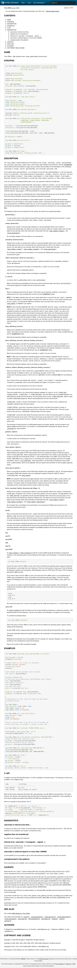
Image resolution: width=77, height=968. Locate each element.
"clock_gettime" (26, 475)
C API (9, 28)
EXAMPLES (11, 26)
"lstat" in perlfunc (25, 553)
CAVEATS (10, 42)
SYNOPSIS (10, 22)
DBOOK (23, 958)
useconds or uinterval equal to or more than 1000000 (26, 38)
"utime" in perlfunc (14, 610)
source (13, 8)
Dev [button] (29, 3)
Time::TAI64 (26, 913)
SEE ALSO (10, 44)
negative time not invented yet (19, 34)
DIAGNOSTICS (11, 30)
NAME (9, 20)
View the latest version (52, 11)
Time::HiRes (7, 8)
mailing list (68, 964)
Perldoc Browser (11, 2)
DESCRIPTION (11, 24)
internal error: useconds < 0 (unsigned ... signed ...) (25, 36)
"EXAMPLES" (68, 165)
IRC (74, 964)
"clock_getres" (11, 303)
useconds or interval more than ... (20, 32)
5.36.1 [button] (23, 3)
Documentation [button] (38, 3)
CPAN (17, 8)
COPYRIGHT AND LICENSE (16, 48)
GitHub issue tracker (44, 958)
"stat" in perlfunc (13, 553)
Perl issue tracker (59, 964)
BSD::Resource (17, 913)
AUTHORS (10, 46)
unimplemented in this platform (19, 40)
